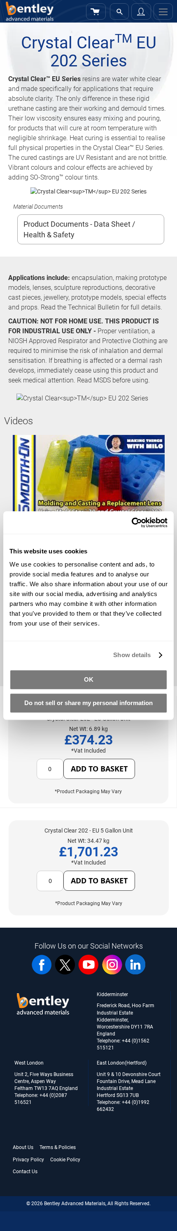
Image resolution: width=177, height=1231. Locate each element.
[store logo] (27, 11)
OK (88, 679)
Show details (132, 654)
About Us (23, 1147)
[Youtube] (88, 972)
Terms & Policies (58, 1147)
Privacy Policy (28, 1160)
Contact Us (25, 1171)
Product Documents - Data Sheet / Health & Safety (79, 229)
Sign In (142, 11)
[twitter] (65, 972)
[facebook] (41, 972)
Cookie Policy (65, 1160)
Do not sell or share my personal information (88, 702)
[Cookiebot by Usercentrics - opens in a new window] (131, 522)
